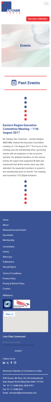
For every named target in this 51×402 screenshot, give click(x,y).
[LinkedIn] (4, 363)
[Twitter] (8, 363)
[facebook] (11, 363)
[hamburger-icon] (46, 3)
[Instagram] (15, 363)
